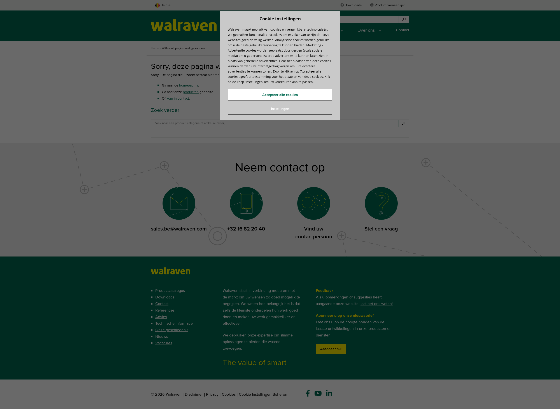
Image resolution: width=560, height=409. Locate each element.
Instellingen (280, 109)
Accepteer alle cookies (280, 95)
